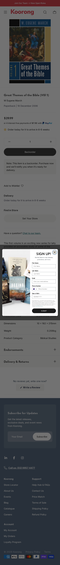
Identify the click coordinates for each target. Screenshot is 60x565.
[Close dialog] (54, 252)
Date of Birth (35, 293)
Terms (42, 306)
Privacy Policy (37, 306)
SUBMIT (44, 311)
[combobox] (34, 289)
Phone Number (36, 286)
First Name (35, 263)
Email (33, 278)
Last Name (35, 270)
